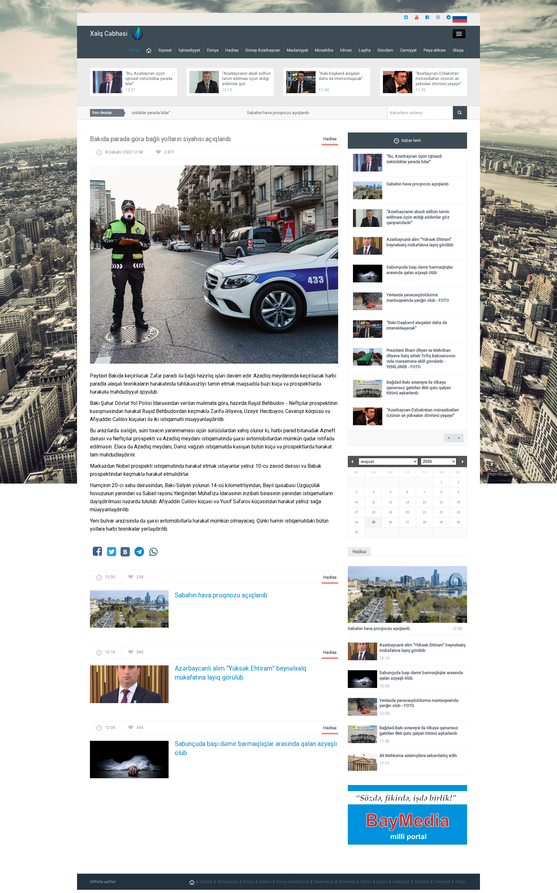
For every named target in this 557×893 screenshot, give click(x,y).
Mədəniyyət (297, 50)
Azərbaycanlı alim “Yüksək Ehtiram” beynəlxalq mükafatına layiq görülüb (241, 672)
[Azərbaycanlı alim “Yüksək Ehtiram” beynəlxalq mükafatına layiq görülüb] (129, 686)
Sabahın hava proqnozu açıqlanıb (265, 112)
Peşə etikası (435, 50)
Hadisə (232, 50)
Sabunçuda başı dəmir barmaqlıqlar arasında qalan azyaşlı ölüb (256, 748)
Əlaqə (458, 50)
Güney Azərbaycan (262, 50)
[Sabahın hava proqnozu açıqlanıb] (129, 611)
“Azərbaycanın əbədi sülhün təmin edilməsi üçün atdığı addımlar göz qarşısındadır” (417, 217)
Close (134, 50)
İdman (346, 50)
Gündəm (385, 50)
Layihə (365, 50)
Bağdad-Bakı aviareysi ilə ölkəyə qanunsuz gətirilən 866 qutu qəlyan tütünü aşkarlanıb (418, 388)
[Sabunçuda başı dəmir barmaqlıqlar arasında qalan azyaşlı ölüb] (129, 761)
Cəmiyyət (408, 50)
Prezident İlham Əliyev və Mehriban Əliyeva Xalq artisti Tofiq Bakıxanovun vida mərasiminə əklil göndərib (420, 358)
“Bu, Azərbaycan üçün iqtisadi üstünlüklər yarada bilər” (148, 78)
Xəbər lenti (411, 140)
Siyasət (165, 50)
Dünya (213, 50)
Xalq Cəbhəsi (108, 33)
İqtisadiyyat (189, 50)
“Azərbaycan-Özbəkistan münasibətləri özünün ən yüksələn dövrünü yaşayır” (438, 78)
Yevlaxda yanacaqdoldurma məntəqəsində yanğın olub (417, 297)
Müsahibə (324, 50)
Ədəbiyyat (401, 881)
